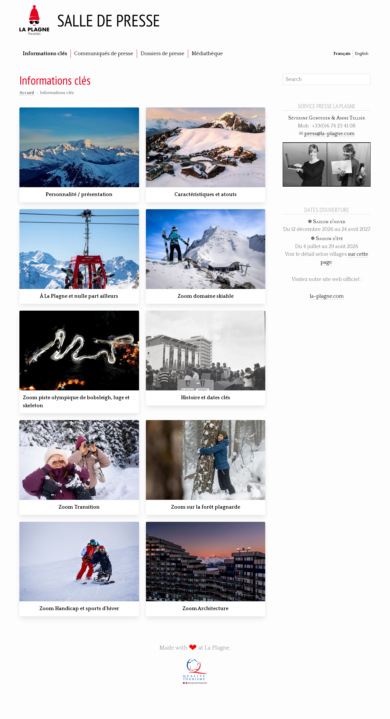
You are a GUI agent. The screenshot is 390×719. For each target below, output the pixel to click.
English (361, 53)
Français (342, 53)
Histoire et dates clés (205, 398)
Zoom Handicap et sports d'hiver (79, 609)
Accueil (26, 93)
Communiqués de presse (103, 54)
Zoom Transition (79, 507)
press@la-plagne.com (329, 134)
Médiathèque (207, 54)
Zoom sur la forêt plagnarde (205, 507)
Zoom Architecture (205, 609)
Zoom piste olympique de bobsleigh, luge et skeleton (76, 402)
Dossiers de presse (162, 54)
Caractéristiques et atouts (205, 194)
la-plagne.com (327, 296)
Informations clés (45, 54)
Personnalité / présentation (79, 194)
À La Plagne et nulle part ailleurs (79, 296)
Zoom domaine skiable (206, 296)
